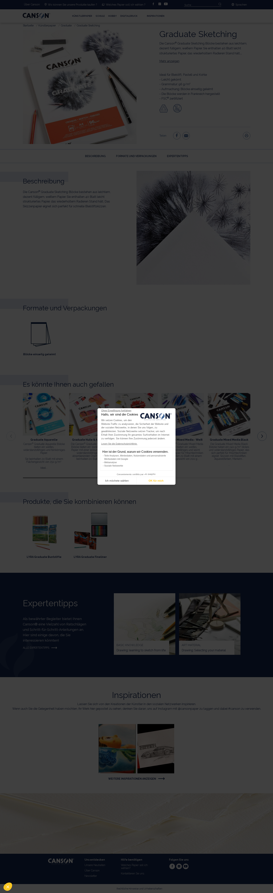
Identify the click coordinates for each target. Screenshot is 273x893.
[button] (7, 886)
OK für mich (156, 480)
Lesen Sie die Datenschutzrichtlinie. (119, 443)
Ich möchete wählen (117, 480)
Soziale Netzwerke (113, 465)
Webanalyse (110, 462)
